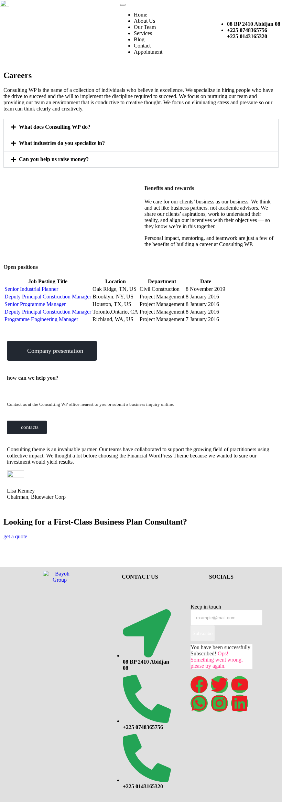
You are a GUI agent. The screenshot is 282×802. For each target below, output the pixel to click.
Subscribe (203, 633)
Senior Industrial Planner (31, 289)
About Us (144, 21)
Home (140, 15)
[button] (141, 127)
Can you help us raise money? (54, 159)
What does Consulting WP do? (54, 127)
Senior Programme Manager (35, 304)
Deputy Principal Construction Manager (47, 296)
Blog (139, 39)
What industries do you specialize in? (62, 143)
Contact (142, 46)
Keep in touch (206, 607)
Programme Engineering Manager (41, 319)
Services (143, 33)
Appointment (148, 52)
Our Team (145, 27)
